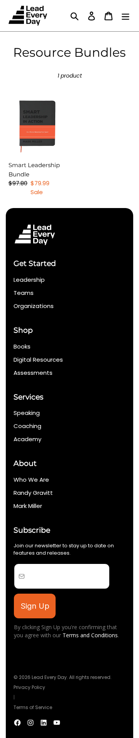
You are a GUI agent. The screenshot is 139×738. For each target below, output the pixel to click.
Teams (24, 293)
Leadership (29, 280)
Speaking (27, 413)
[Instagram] (30, 722)
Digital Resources (38, 359)
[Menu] (125, 15)
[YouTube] (57, 722)
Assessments (33, 373)
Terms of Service (33, 707)
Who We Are (31, 480)
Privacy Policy (29, 687)
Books (22, 346)
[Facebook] (17, 722)
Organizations (34, 306)
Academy (27, 439)
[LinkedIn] (43, 722)
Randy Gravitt (33, 493)
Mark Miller (28, 506)
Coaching (27, 426)
